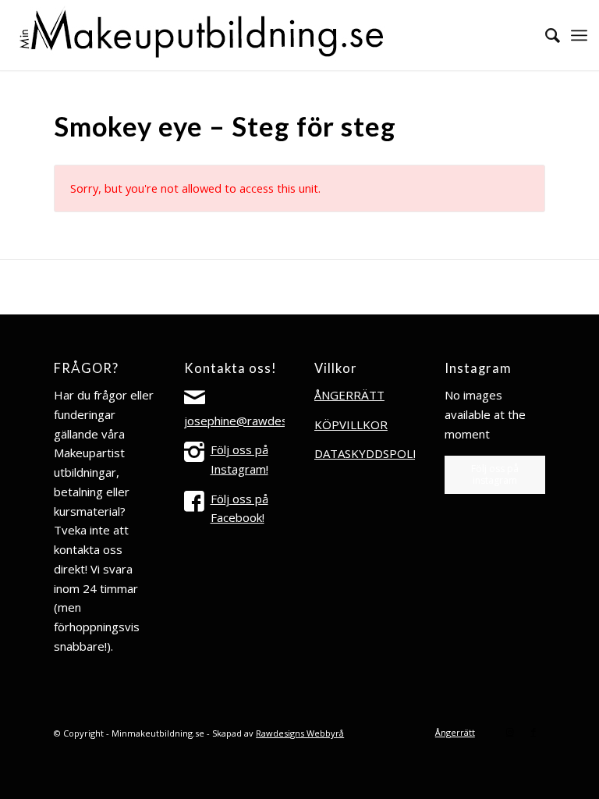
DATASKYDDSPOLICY (372, 453)
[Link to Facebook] (533, 732)
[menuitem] (545, 35)
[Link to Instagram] (510, 732)
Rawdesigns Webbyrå (300, 733)
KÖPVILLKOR (351, 424)
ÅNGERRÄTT (349, 395)
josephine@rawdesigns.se (254, 420)
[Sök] (545, 35)
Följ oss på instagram (495, 474)
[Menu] (579, 35)
